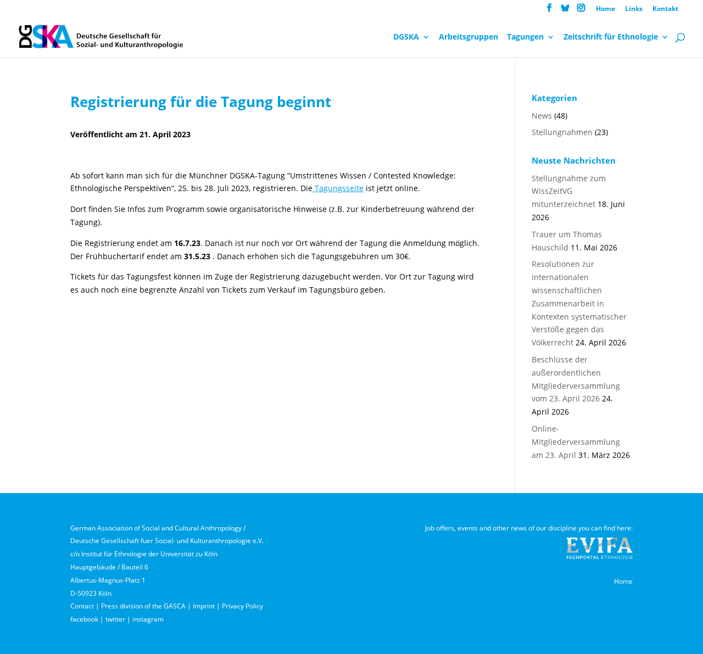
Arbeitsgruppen (468, 37)
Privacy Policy (242, 606)
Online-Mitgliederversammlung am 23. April (576, 441)
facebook (84, 619)
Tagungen (525, 37)
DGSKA (406, 37)
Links (634, 9)
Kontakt (665, 9)
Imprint (204, 606)
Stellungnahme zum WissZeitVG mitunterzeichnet (569, 191)
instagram (148, 619)
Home (605, 9)
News (542, 115)
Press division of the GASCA (143, 606)
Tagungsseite (338, 188)
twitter (115, 619)
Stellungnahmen (562, 132)
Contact (82, 606)
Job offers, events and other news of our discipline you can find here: (529, 528)
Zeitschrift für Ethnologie (610, 37)
